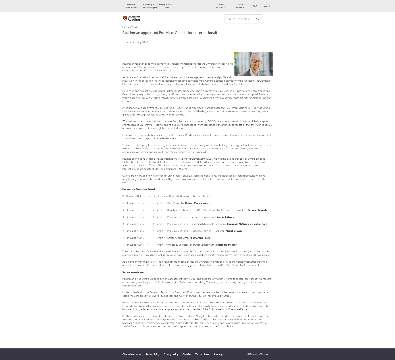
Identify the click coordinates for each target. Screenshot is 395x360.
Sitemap (217, 354)
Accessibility (153, 354)
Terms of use (202, 354)
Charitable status (132, 354)
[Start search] (257, 19)
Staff (255, 6)
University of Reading (258, 354)
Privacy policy (171, 354)
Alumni (267, 6)
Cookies (186, 354)
